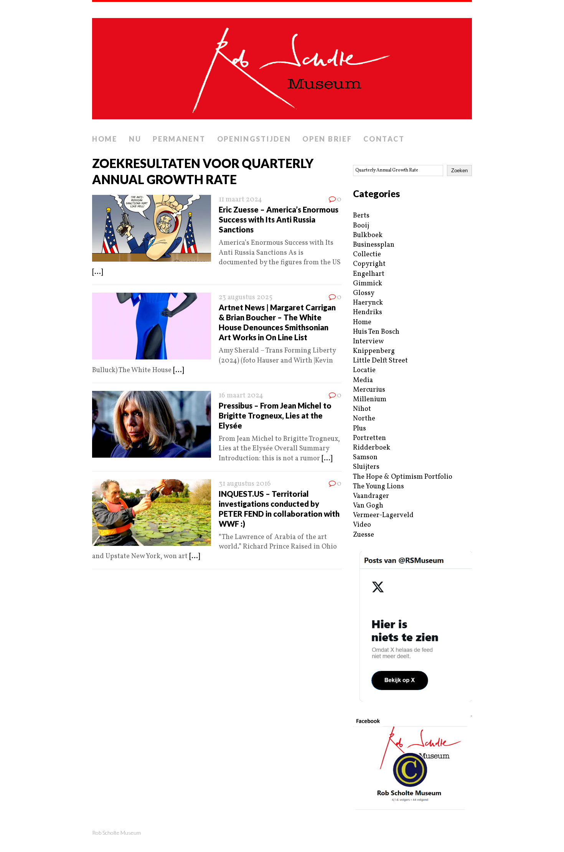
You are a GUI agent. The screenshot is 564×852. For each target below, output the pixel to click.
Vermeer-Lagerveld (383, 515)
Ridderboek (371, 448)
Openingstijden (254, 139)
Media (363, 380)
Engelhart (368, 274)
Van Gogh (368, 506)
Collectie (367, 254)
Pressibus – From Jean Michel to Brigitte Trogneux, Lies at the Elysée (275, 415)
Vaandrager (371, 496)
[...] (97, 272)
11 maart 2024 (240, 199)
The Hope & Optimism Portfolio (402, 477)
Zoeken (459, 170)
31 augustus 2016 (245, 484)
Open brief (327, 139)
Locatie (364, 370)
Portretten (369, 438)
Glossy (363, 293)
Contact (383, 139)
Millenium (369, 399)
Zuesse (363, 535)
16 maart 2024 (241, 395)
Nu (135, 139)
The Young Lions (378, 486)
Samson (365, 457)
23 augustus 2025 (245, 297)
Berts (361, 216)
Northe (364, 419)
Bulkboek (368, 235)
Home (104, 139)
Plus (359, 428)
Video (362, 525)
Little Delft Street (380, 361)
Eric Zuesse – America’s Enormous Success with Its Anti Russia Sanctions (278, 219)
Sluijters (366, 467)
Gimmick (367, 283)
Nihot (362, 409)
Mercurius (369, 390)
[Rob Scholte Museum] (282, 66)
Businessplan (373, 245)
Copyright (369, 264)
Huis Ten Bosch (376, 332)
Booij (361, 226)
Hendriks (367, 312)
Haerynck (368, 303)
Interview (368, 341)
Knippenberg (374, 351)
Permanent (179, 139)
